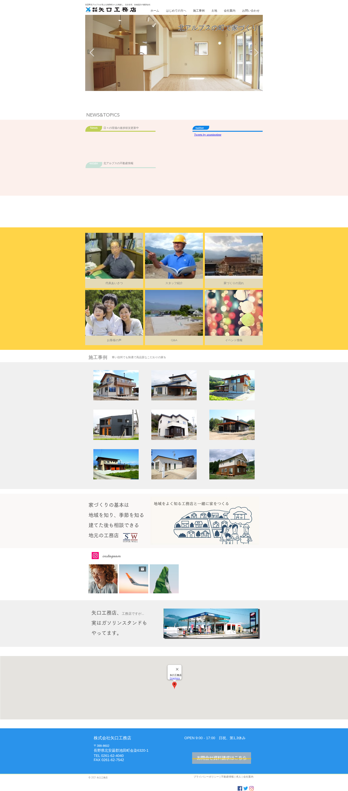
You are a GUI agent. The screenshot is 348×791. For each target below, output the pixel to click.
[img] (174, 260)
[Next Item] (256, 53)
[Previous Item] (91, 53)
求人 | (239, 776)
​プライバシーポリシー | (207, 776)
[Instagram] (95, 555)
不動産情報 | (228, 776)
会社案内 (248, 776)
